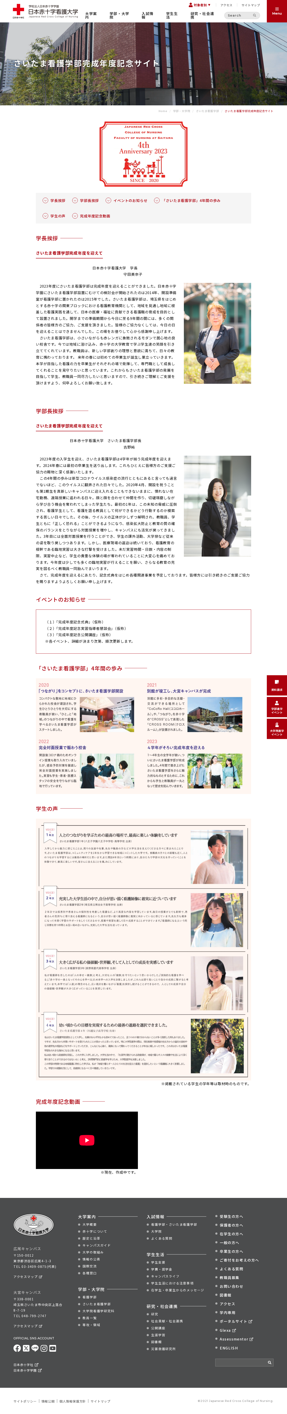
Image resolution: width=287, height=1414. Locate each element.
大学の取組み (93, 1252)
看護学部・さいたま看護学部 (174, 1224)
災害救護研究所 (163, 1349)
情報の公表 (91, 1259)
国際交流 (90, 1266)
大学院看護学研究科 (98, 1311)
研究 (154, 1314)
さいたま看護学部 (97, 1304)
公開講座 (158, 1328)
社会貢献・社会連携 (167, 1321)
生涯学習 (158, 1335)
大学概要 (90, 1224)
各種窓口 (90, 1273)
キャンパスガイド (97, 1245)
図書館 (156, 1342)
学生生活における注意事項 (172, 1283)
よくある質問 (161, 1238)
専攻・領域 (91, 1325)
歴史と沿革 (91, 1238)
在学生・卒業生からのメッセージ (177, 1290)
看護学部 (90, 1297)
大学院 (156, 1231)
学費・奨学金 (161, 1269)
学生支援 (158, 1262)
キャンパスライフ (165, 1276)
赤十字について (95, 1231)
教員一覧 (90, 1318)
